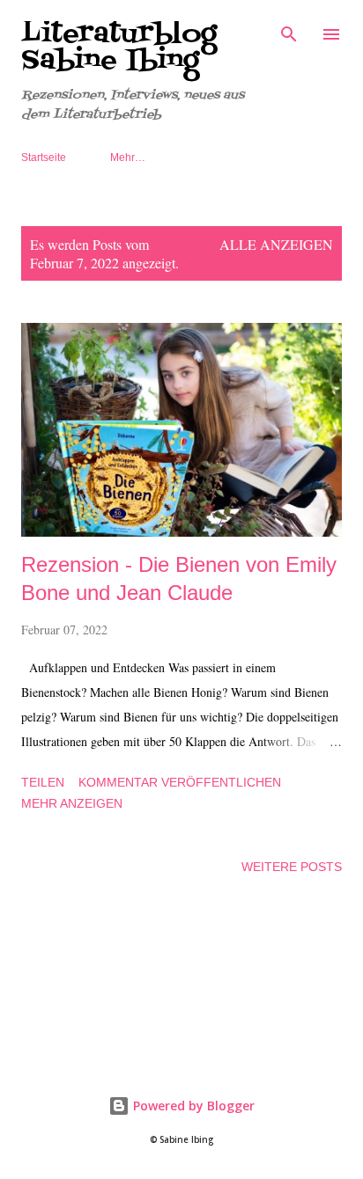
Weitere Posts (291, 867)
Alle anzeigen (276, 244)
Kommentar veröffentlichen (179, 782)
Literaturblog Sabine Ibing (119, 47)
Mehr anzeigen (71, 803)
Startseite (43, 157)
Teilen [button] (42, 782)
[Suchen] (289, 31)
